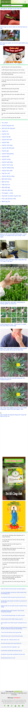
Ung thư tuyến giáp (7, 162)
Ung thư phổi (5, 156)
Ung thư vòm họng (7, 145)
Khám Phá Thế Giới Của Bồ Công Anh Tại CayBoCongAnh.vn (12, 378)
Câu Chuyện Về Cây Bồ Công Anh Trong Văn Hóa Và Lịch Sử (13, 415)
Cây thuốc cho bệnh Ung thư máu (11, 196)
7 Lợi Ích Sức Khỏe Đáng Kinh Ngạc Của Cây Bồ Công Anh (13, 615)
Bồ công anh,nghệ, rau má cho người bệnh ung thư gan (13, 43)
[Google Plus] (11, 705)
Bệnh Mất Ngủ (6, 187)
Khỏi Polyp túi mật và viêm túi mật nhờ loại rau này (13, 27)
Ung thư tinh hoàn (7, 139)
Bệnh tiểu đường (6, 179)
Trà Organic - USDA (7, 193)
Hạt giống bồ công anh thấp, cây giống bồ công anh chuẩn (13, 654)
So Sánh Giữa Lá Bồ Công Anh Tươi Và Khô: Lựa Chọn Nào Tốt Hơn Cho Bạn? (14, 601)
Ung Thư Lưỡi (6, 173)
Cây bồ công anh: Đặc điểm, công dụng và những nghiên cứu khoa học (12, 303)
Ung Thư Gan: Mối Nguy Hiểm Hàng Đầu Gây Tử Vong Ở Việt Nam (13, 260)
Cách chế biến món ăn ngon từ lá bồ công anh (12, 77)
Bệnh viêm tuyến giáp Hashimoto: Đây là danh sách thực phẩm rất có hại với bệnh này (13, 349)
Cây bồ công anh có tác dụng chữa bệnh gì (11, 67)
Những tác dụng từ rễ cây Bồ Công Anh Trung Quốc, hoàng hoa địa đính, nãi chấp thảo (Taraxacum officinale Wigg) (12, 577)
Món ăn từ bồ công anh (8, 128)
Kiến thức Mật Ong (7, 190)
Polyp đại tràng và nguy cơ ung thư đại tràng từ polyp (12, 636)
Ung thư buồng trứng (8, 167)
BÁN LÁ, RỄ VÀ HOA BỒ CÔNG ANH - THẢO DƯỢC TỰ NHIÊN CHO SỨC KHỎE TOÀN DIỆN (13, 235)
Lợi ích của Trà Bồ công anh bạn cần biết (11, 117)
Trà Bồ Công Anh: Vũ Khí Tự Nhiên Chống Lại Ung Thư (12, 619)
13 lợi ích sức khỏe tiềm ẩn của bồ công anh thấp (11, 632)
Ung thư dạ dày (6, 137)
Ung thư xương (6, 159)
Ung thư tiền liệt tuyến (8, 148)
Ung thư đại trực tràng (8, 176)
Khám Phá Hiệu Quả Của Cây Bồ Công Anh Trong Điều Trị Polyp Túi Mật (14, 606)
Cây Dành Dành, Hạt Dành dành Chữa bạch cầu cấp (11, 650)
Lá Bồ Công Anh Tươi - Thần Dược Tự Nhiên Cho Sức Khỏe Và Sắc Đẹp (13, 325)
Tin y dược (5, 122)
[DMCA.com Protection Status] (18, 691)
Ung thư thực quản (7, 170)
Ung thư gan (5, 151)
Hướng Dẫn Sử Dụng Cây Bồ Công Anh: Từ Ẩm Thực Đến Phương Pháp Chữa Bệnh (12, 611)
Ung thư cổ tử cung (7, 165)
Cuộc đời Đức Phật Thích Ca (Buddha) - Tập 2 (10, 647)
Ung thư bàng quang (7, 153)
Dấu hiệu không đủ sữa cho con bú (8, 658)
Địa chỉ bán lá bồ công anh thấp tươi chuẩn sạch (13, 555)
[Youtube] (15, 705)
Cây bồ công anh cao (8, 125)
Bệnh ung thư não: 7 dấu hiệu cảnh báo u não (10, 639)
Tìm (24, 5)
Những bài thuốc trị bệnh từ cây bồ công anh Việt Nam (14, 106)
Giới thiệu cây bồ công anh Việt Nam (10, 91)
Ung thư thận (5, 142)
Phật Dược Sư (6, 184)
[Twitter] (8, 705)
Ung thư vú (5, 131)
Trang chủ (4, 8)
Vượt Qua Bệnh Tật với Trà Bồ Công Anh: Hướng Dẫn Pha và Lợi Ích (14, 623)
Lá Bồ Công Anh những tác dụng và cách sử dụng (13, 69)
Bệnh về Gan (5, 182)
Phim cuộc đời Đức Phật (9, 198)
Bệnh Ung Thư (6, 201)
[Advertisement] (14, 675)
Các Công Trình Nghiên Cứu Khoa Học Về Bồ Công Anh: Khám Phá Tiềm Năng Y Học (13, 408)
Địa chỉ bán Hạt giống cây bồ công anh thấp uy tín (11, 643)
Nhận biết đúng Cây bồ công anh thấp (10, 88)
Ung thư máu (5, 134)
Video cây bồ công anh (15, 8)
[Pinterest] (22, 705)
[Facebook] (5, 705)
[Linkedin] (19, 705)
